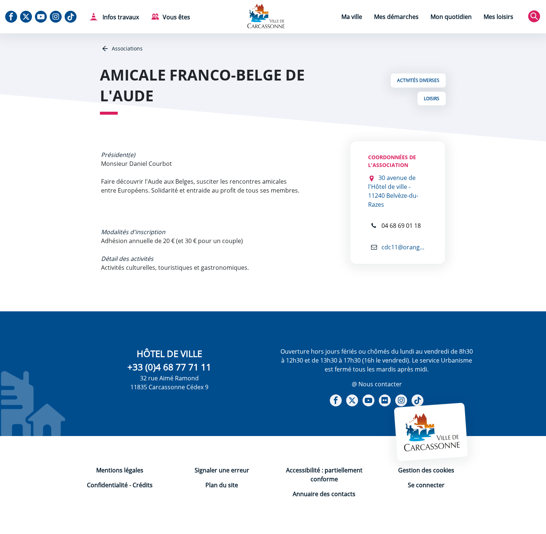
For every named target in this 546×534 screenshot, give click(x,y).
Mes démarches (396, 17)
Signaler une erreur (222, 470)
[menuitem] (351, 17)
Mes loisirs (498, 17)
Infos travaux (120, 17)
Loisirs (431, 98)
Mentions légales (119, 470)
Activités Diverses (418, 80)
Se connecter (426, 485)
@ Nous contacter (377, 384)
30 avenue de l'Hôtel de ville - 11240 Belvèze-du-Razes (393, 191)
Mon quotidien (451, 17)
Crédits (143, 485)
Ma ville (351, 17)
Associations (126, 48)
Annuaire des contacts (324, 494)
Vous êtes (176, 17)
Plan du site (221, 485)
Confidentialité (107, 485)
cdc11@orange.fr (403, 247)
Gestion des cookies (426, 470)
